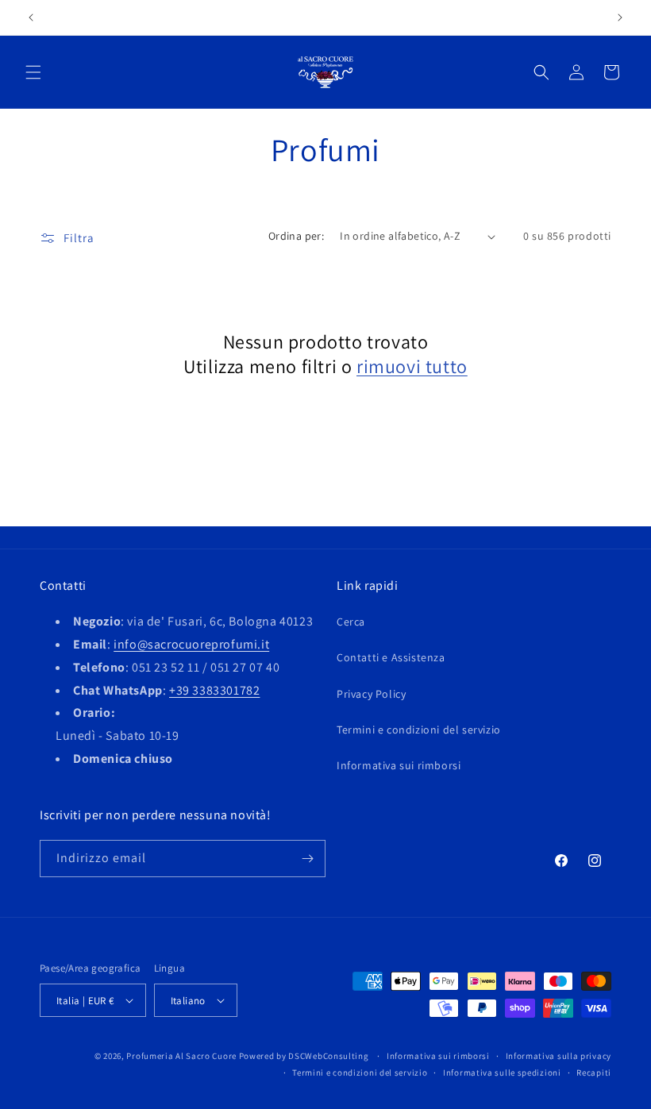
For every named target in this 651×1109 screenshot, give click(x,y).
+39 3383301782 (214, 690)
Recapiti (593, 1072)
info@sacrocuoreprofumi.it (191, 644)
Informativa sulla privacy (559, 1055)
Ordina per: (296, 236)
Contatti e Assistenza (391, 657)
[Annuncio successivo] (620, 17)
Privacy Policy (371, 694)
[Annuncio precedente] (30, 17)
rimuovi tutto (412, 366)
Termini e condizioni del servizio (419, 729)
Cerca (351, 621)
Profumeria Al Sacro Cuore (181, 1055)
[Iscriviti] (307, 858)
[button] (33, 72)
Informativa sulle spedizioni (502, 1072)
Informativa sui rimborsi (398, 765)
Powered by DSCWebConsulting (304, 1055)
